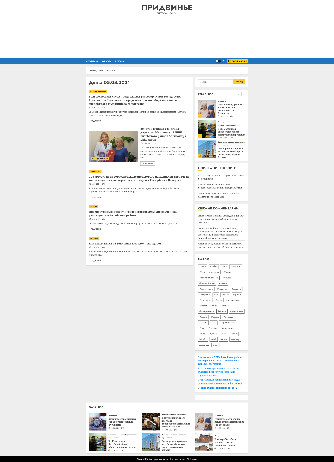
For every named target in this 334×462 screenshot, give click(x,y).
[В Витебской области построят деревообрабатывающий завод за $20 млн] (151, 421)
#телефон (212, 328)
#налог (218, 300)
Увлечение (112, 415)
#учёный (213, 333)
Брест (234, 333)
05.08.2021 (96, 108)
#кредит (237, 294)
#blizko (202, 266)
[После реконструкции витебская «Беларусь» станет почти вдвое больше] (207, 149)
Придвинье (167, 7)
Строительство (224, 146)
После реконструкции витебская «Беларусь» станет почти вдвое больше (230, 153)
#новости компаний (208, 305)
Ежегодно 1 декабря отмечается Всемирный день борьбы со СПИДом (221, 219)
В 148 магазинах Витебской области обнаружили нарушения (231, 131)
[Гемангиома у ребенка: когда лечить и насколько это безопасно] (207, 109)
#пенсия (225, 305)
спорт (215, 344)
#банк (202, 272)
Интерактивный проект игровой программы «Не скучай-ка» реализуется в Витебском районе (133, 213)
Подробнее (96, 121)
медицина (204, 344)
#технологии (228, 328)
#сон (213, 322)
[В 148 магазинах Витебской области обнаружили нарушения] (207, 129)
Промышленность (169, 414)
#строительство (227, 322)
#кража (225, 294)
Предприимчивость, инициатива (231, 142)
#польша (222, 311)
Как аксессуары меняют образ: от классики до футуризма (122, 421)
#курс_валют (205, 300)
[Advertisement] (167, 36)
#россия (215, 316)
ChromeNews (178, 458)
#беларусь (214, 272)
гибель (223, 339)
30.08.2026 (115, 428)
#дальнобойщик (207, 283)
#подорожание (206, 311)
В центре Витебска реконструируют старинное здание (225, 442)
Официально (95, 171)
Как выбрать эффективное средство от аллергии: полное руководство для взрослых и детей (218, 372)
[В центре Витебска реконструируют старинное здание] (204, 442)
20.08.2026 (115, 451)
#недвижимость (233, 300)
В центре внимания (98, 91)
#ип (216, 294)
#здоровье (204, 294)
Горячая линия (223, 125)
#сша (201, 328)
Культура (106, 61)
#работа (203, 316)
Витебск (203, 339)
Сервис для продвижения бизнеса (217, 387)
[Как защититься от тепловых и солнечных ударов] (139, 238)
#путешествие (236, 311)
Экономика (235, 125)
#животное (222, 288)
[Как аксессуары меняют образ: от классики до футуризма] (97, 421)
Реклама (119, 61)
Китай (213, 339)
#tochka (213, 266)
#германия (227, 277)
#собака (203, 322)
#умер (202, 333)
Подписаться (239, 61)
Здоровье (94, 238)
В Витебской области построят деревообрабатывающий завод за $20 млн (220, 186)
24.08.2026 (224, 116)
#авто (224, 266)
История (217, 436)
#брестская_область (208, 277)
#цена (225, 333)
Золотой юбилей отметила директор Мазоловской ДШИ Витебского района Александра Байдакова (163, 134)
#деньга (223, 283)
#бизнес (227, 272)
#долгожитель (206, 288)
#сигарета (228, 316)
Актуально (92, 61)
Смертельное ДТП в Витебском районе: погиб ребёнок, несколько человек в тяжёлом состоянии (220, 360)
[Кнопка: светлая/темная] (218, 61)
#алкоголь (236, 266)
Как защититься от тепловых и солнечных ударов (125, 243)
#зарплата (236, 288)
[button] (223, 61)
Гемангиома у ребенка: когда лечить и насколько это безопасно (231, 109)
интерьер (235, 339)
